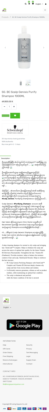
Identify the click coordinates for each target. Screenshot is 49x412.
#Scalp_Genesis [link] (8, 198)
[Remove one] (4, 106)
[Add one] (14, 106)
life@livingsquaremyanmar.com (13, 384)
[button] (5, 48)
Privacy (29, 349)
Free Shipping (8, 356)
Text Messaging (32, 352)
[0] (29, 4)
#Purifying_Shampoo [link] (22, 204)
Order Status (7, 352)
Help (4, 345)
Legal (28, 356)
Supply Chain (31, 360)
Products (5, 17)
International (7, 364)
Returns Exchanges (10, 360)
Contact (29, 364)
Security (29, 345)
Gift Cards (6, 349)
